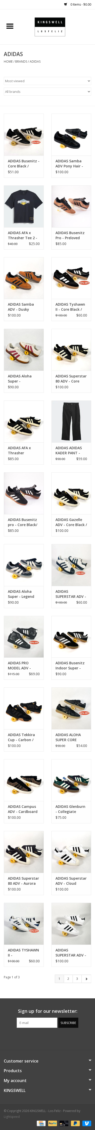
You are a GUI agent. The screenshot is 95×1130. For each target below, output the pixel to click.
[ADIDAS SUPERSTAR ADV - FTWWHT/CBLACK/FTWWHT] (71, 924)
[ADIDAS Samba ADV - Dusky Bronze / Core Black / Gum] (24, 278)
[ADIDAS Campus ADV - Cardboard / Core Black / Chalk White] (24, 780)
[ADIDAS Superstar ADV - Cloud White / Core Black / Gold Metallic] (71, 852)
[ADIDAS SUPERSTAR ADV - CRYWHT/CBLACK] (71, 565)
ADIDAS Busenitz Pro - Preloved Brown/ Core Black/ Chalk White (70, 235)
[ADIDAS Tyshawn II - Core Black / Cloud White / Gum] (71, 278)
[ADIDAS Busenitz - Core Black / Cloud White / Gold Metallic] (24, 134)
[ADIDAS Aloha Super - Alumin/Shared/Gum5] (24, 350)
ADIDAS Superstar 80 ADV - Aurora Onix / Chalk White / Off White (23, 881)
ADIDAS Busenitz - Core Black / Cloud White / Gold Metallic (24, 164)
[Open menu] (10, 26)
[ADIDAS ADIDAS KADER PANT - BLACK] (71, 421)
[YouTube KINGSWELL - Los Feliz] (48, 1038)
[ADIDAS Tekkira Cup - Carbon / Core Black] (24, 708)
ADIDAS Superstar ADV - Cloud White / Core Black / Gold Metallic (71, 881)
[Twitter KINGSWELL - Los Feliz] (38, 1038)
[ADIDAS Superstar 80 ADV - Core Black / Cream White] (71, 350)
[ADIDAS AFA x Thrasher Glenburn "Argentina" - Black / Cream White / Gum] (24, 421)
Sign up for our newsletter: (47, 1011)
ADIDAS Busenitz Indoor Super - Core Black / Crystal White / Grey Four (70, 665)
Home (8, 61)
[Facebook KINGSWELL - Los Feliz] (29, 1038)
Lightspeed (12, 1117)
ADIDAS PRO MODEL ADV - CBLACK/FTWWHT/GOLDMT (24, 665)
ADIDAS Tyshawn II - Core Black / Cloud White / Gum (70, 307)
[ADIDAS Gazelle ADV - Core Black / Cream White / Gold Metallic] (71, 493)
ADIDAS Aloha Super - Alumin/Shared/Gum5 (24, 379)
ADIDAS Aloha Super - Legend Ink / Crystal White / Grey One (23, 594)
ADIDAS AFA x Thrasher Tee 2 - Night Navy (22, 235)
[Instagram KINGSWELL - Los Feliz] (66, 1038)
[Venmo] (86, 1123)
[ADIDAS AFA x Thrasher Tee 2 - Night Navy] (24, 206)
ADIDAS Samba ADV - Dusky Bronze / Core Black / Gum (21, 307)
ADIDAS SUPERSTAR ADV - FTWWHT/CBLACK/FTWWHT (71, 953)
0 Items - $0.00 (80, 4)
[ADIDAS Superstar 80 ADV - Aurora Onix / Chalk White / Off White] (24, 852)
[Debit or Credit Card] (63, 1123)
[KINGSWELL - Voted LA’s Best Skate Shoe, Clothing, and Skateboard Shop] (57, 26)
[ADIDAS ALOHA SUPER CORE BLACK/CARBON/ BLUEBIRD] (71, 708)
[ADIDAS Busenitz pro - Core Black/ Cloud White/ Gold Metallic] (24, 493)
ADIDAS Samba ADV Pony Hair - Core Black (69, 164)
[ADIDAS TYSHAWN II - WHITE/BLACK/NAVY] (24, 924)
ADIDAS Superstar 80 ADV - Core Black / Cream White (71, 379)
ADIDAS (35, 61)
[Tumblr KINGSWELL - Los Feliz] (57, 1038)
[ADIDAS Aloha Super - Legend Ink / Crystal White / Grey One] (24, 565)
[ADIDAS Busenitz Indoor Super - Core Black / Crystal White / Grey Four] (71, 637)
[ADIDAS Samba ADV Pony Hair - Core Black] (71, 134)
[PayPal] (52, 1123)
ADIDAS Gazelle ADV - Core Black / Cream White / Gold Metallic (71, 522)
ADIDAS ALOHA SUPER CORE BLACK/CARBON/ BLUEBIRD (69, 737)
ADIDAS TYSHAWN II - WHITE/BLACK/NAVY (24, 953)
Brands (21, 61)
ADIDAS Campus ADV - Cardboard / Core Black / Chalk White (22, 809)
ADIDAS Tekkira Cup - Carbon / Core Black (21, 737)
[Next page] (86, 979)
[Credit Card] (40, 1123)
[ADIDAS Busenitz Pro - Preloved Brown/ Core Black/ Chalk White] (71, 206)
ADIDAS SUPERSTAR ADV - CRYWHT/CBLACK (70, 594)
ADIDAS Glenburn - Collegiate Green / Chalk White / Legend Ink (70, 809)
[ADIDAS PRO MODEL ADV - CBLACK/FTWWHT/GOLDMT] (24, 637)
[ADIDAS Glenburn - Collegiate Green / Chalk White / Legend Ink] (71, 780)
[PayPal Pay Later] (75, 1123)
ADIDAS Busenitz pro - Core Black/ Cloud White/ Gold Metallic (22, 522)
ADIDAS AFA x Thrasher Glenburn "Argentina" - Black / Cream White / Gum (20, 450)
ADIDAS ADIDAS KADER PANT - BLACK (68, 450)
